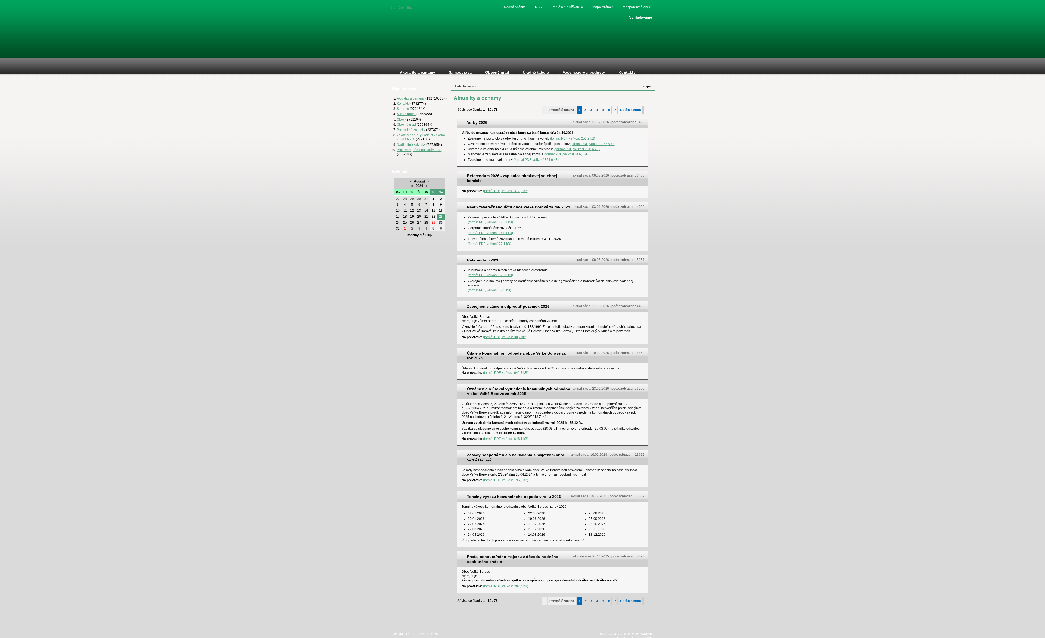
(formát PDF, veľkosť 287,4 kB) (505, 586)
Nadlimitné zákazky (411, 144)
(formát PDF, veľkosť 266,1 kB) (566, 154)
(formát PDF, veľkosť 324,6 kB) (536, 159)
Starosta (403, 108)
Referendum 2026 (483, 260)
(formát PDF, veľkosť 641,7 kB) (505, 372)
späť (647, 86)
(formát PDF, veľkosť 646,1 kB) (505, 438)
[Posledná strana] (645, 110)
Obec (401, 119)
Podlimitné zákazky (411, 129)
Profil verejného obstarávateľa (419, 150)
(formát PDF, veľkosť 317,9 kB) (505, 191)
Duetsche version (401, 7)
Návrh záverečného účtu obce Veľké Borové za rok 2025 (518, 207)
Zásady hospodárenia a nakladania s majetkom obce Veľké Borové (516, 457)
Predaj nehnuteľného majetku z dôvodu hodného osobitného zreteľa (512, 559)
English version (409, 7)
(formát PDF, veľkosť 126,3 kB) (490, 222)
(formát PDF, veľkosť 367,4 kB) (490, 233)
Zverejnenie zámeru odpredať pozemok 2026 (508, 306)
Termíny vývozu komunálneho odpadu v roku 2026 (514, 496)
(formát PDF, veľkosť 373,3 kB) (490, 275)
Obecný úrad (406, 124)
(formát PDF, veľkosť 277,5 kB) (593, 144)
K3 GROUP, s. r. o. (405, 634)
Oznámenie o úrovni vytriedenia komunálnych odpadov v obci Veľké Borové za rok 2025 (518, 391)
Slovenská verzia (393, 7)
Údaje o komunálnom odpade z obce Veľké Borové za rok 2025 (516, 355)
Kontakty (403, 103)
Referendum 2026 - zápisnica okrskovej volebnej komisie (512, 178)
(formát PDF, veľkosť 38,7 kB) (504, 337)
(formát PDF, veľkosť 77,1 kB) (489, 243)
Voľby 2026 (477, 122)
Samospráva (406, 114)
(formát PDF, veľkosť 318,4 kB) (577, 149)
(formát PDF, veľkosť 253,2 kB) (572, 138)
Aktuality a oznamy (411, 98)
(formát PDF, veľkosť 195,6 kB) (505, 480)
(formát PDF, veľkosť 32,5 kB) (489, 290)
